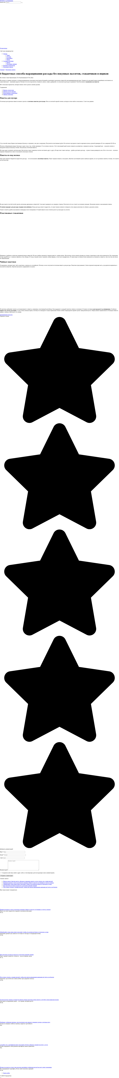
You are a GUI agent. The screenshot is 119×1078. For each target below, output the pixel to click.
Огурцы (8, 56)
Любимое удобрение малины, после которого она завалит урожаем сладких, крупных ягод (25, 1022)
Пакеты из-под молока (9, 91)
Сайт (1, 858)
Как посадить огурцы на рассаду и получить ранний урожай (20, 885)
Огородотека (3, 48)
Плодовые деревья (11, 64)
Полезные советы (8, 67)
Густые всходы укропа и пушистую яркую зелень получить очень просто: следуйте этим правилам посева (29, 999)
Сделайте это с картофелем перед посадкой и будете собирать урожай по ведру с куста (24, 1044)
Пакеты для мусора (8, 90)
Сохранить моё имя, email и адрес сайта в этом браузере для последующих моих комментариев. (28, 872)
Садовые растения (8, 61)
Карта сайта (6, 1073)
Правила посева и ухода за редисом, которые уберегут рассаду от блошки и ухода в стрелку (28, 882)
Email (2, 855)
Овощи (5, 53)
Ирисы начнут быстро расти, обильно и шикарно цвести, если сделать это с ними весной (28, 881)
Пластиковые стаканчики (10, 93)
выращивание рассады (6, 314)
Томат (8, 55)
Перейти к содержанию (6, 0)
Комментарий (4, 870)
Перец (8, 59)
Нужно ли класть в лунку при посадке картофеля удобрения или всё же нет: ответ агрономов (26, 1067)
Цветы (8, 62)
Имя (1, 852)
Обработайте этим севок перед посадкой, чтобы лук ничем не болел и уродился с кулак (27, 884)
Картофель (9, 58)
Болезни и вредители (9, 65)
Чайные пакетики (8, 94)
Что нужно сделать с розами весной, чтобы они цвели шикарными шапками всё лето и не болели (30, 887)
